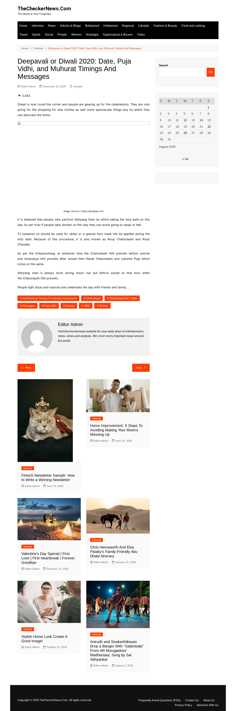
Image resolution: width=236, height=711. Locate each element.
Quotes (70, 305)
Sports (36, 34)
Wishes (103, 305)
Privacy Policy (183, 705)
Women (76, 34)
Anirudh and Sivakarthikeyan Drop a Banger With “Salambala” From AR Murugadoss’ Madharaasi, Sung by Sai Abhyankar (116, 650)
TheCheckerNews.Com (44, 9)
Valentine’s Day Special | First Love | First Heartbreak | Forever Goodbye (48, 558)
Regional (128, 25)
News (51, 25)
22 (209, 126)
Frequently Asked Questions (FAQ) (159, 700)
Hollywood (110, 25)
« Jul (185, 158)
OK (211, 72)
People (62, 34)
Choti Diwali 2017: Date (123, 298)
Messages (29, 305)
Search (163, 65)
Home (23, 25)
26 (185, 132)
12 (185, 120)
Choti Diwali (93, 298)
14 (201, 120)
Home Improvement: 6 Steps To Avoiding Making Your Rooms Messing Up (116, 430)
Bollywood (92, 25)
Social (49, 34)
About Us (209, 700)
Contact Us (192, 700)
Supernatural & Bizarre (118, 34)
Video (141, 34)
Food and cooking (193, 25)
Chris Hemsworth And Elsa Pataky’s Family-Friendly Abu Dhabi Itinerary (113, 551)
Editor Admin (28, 86)
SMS (87, 305)
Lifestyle (143, 25)
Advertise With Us (207, 705)
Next (139, 367)
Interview (38, 25)
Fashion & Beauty (165, 25)
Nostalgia (92, 34)
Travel (23, 34)
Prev (28, 367)
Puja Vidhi (50, 305)
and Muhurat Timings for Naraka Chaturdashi (50, 298)
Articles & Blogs (70, 25)
